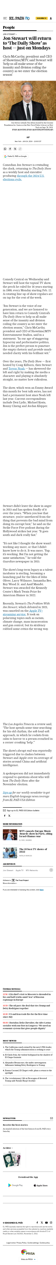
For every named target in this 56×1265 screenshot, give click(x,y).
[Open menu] (5, 18)
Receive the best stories (15, 1125)
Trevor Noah (16, 368)
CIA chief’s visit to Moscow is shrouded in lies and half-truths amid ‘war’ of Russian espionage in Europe (27, 997)
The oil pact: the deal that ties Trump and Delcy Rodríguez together (26, 1007)
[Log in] (51, 18)
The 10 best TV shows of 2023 (33, 850)
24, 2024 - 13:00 (32, 141)
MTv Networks (32, 870)
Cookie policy (45, 1243)
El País (22, 840)
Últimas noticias (11, 989)
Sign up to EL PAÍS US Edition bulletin (23, 810)
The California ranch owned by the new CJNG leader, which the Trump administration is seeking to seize (28, 1048)
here (42, 890)
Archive (7, 1148)
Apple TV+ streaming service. (23, 612)
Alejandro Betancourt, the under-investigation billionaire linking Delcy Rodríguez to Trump (25, 1063)
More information (9, 883)
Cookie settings (33, 1243)
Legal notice (11, 1243)
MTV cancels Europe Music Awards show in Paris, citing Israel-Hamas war (35, 834)
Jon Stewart (8, 870)
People (9, 28)
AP (28, 137)
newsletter (9, 1118)
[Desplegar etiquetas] (51, 870)
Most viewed (9, 1041)
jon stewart (9, 34)
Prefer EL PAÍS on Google (17, 156)
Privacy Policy (22, 1243)
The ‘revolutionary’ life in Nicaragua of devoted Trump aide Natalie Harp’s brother (26, 1079)
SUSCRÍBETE (41, 18)
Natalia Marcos (25, 856)
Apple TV (20, 870)
